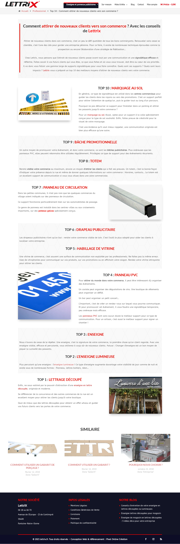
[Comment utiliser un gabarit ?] (89, 460)
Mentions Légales (79, 505)
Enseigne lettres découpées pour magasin (141, 513)
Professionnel (39, 11)
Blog (132, 5)
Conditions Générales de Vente (85, 510)
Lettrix (46, 70)
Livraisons (75, 514)
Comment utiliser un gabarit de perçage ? (32, 466)
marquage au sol (95, 115)
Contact (141, 5)
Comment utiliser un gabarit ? (89, 464)
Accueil (24, 11)
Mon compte (152, 5)
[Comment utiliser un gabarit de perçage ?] (32, 460)
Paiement (75, 518)
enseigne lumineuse (64, 364)
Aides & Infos (119, 5)
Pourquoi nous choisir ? (146, 464)
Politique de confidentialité (83, 523)
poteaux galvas (46, 211)
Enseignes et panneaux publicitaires (81, 4)
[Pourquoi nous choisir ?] (145, 460)
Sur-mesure (106, 5)
